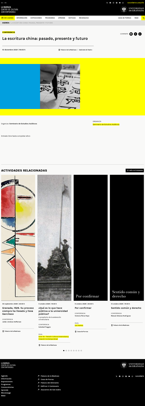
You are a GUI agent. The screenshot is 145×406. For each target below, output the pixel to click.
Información (22, 18)
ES (2, 3)
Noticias (72, 18)
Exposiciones (36, 18)
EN (5, 3)
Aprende (61, 18)
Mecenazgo (84, 18)
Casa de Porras (124, 18)
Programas (50, 18)
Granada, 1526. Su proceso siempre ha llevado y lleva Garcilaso (18, 311)
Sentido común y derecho (126, 308)
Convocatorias (7, 387)
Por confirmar (83, 308)
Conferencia (8, 32)
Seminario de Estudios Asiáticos (106, 124)
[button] (131, 34)
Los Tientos (79, 325)
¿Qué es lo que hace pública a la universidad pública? (53, 311)
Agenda (4, 376)
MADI (136, 18)
